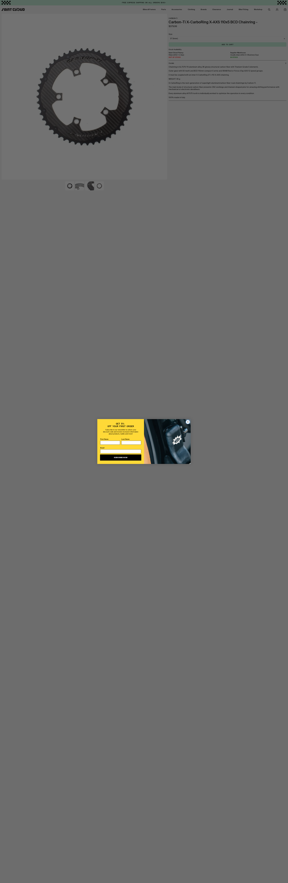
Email (102, 448)
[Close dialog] (188, 422)
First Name (104, 439)
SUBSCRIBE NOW (120, 457)
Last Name (125, 439)
